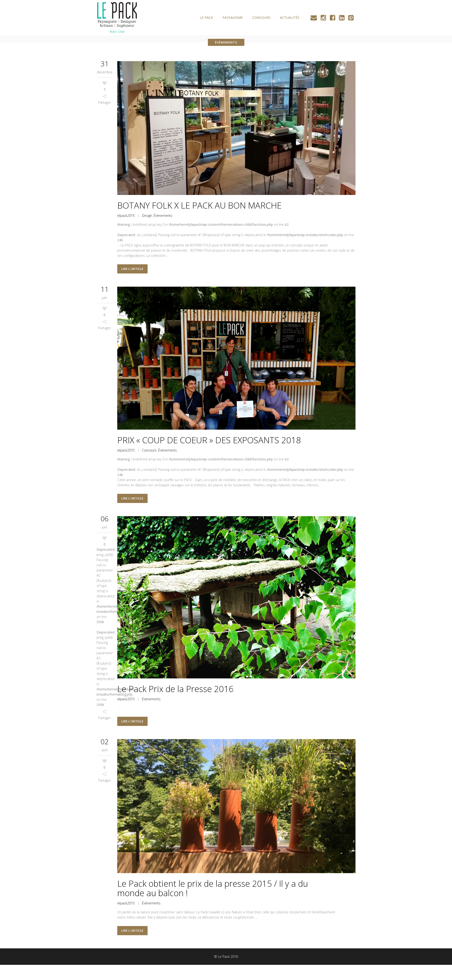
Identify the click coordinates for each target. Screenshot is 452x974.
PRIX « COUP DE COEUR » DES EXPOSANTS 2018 (209, 440)
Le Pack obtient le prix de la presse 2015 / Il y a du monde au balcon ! (212, 888)
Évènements (163, 215)
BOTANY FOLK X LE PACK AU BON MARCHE (199, 205)
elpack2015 (126, 215)
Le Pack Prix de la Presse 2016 (175, 689)
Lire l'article (132, 269)
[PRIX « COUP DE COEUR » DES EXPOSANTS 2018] (236, 358)
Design (147, 215)
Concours (149, 450)
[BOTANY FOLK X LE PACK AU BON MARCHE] (236, 128)
